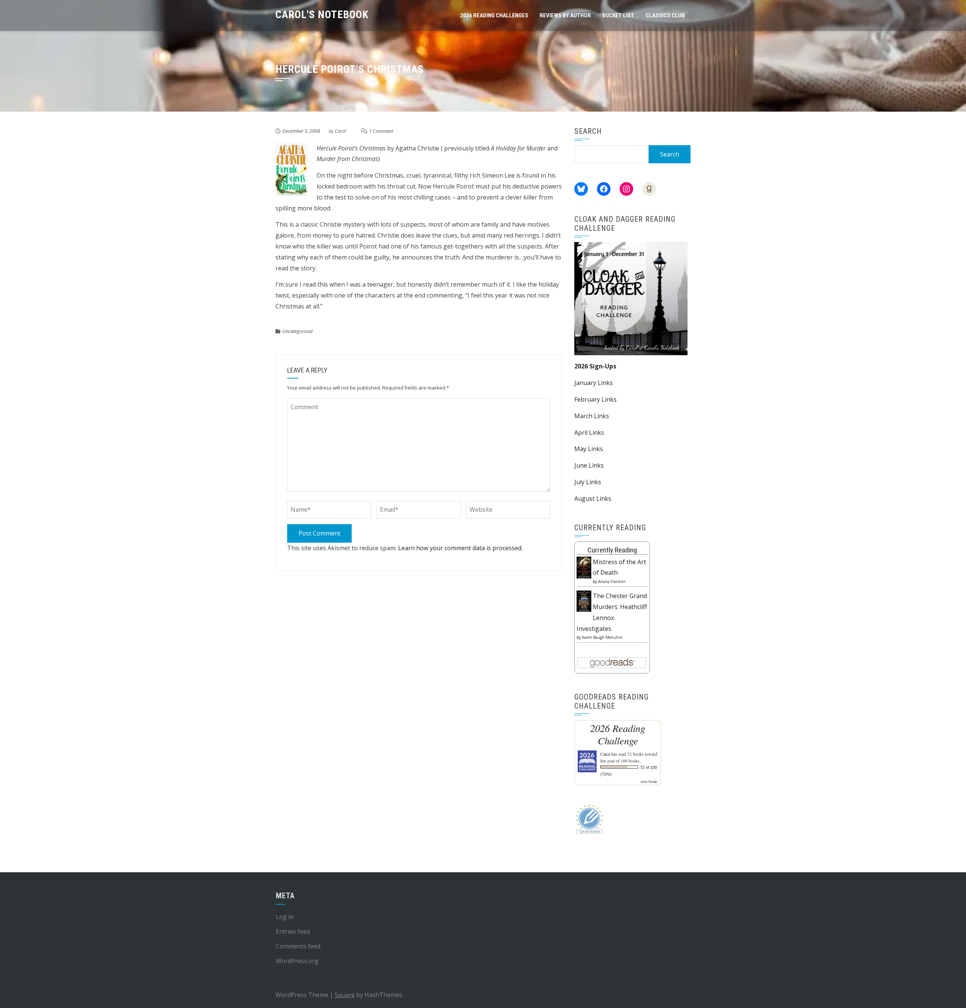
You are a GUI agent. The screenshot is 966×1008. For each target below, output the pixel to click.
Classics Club (665, 15)
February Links (595, 399)
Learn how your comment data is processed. (460, 548)
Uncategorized (297, 331)
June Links (589, 465)
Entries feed (293, 931)
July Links (587, 482)
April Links (589, 432)
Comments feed (298, 946)
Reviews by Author (565, 15)
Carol (340, 130)
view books (649, 781)
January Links (593, 383)
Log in (285, 917)
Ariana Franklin (612, 581)
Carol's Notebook (322, 14)
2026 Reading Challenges (494, 15)
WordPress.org (297, 961)
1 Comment (381, 130)
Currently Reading (612, 550)
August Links (592, 498)
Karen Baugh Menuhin (602, 637)
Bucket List (618, 15)
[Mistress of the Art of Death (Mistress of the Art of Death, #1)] (584, 567)
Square (345, 995)
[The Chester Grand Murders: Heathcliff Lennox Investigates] (584, 600)
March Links (591, 416)
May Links (588, 449)
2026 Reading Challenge (617, 734)
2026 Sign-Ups (595, 366)
